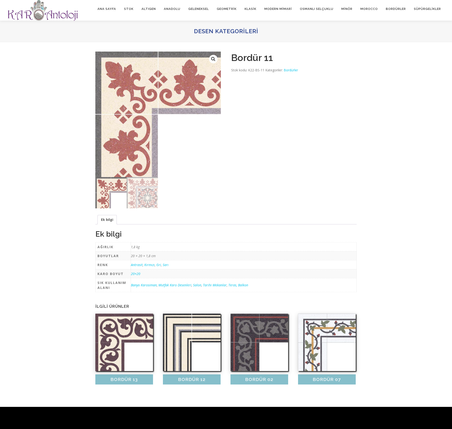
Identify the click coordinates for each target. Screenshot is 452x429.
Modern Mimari (278, 9)
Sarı (166, 265)
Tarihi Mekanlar (215, 285)
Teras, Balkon (238, 285)
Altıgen (148, 9)
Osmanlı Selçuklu (316, 9)
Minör (346, 9)
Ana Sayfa (106, 9)
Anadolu (172, 9)
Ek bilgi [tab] (107, 219)
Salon (197, 285)
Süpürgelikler (427, 9)
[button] (213, 59)
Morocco (369, 9)
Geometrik (227, 9)
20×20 (135, 273)
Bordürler (396, 9)
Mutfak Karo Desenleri (174, 285)
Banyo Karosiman (144, 285)
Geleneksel (198, 9)
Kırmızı (149, 265)
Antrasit (137, 265)
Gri (158, 265)
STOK (128, 9)
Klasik (250, 9)
